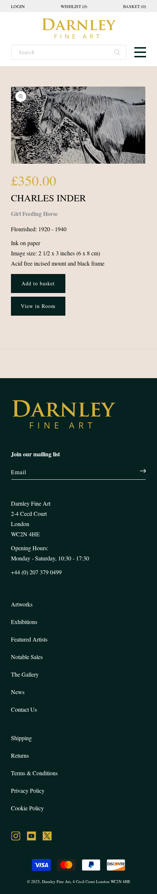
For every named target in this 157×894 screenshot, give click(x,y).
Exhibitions (24, 621)
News (17, 692)
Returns (20, 755)
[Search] (118, 53)
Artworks (21, 604)
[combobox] (68, 52)
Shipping (21, 738)
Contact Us (24, 709)
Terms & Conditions (34, 773)
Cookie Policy (27, 808)
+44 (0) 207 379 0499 (36, 572)
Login (18, 6)
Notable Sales (27, 657)
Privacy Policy (28, 790)
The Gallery (25, 674)
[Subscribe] (139, 471)
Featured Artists (29, 639)
